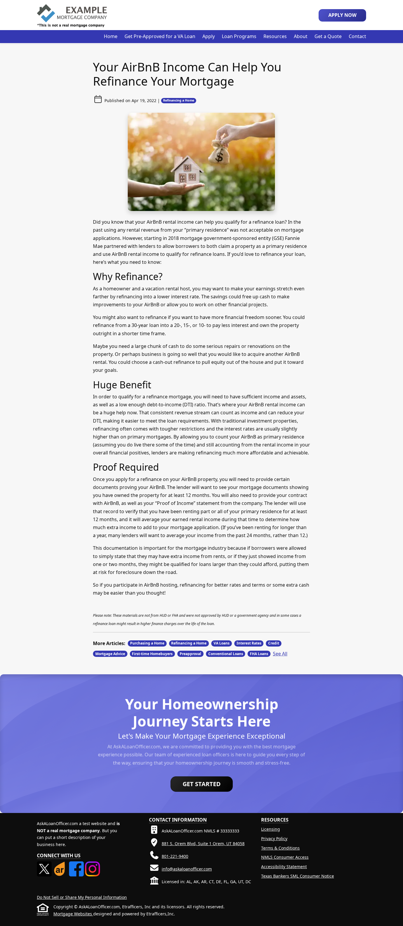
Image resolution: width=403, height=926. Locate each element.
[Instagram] (92, 865)
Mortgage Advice (110, 653)
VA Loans (222, 643)
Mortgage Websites (73, 914)
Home (110, 36)
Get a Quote (328, 36)
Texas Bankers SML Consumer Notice (297, 876)
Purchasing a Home (147, 643)
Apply (208, 36)
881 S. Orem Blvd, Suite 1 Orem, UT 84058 (203, 843)
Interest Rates (249, 643)
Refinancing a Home (178, 100)
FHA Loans (259, 653)
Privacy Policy (274, 838)
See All (280, 653)
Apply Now (342, 15)
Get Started (202, 784)
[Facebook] (77, 865)
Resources (275, 36)
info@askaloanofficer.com (187, 869)
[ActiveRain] (61, 865)
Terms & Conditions (280, 848)
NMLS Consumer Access (285, 857)
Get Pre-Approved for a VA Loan (159, 36)
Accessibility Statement (284, 866)
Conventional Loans (225, 653)
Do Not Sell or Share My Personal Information (82, 897)
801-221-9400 (175, 856)
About (300, 36)
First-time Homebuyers (152, 653)
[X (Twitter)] (45, 865)
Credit (273, 643)
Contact (357, 36)
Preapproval (190, 653)
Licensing (270, 829)
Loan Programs (239, 36)
